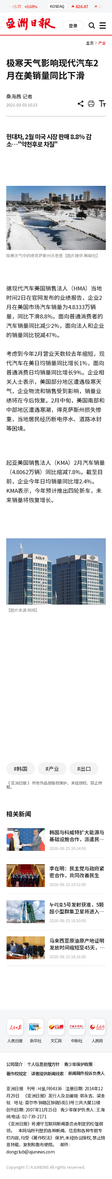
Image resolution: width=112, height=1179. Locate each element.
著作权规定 (16, 1073)
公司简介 (14, 1064)
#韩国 (20, 768)
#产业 (52, 768)
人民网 (97, 1041)
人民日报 (14, 1041)
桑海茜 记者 (19, 96)
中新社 (76, 1041)
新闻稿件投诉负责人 (86, 1073)
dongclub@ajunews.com (30, 1151)
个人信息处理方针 (43, 1064)
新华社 (35, 1041)
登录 (73, 25)
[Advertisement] (58, 697)
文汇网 (56, 1041)
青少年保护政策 (78, 1064)
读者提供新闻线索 (47, 1073)
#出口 (84, 768)
